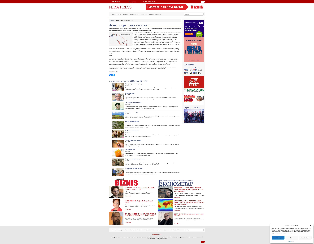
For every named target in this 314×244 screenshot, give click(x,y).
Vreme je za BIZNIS (149, 230)
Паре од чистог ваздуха (132, 112)
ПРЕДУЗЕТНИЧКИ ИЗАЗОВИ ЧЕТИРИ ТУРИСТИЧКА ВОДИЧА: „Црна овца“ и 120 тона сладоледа (188, 189)
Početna (112, 20)
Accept (278, 238)
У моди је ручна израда (132, 121)
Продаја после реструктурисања (135, 159)
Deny (291, 238)
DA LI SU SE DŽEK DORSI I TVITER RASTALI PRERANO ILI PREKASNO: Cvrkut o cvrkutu (140, 215)
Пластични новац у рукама (133, 140)
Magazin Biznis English (149, 1)
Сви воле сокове (130, 149)
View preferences (305, 238)
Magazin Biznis (116, 1)
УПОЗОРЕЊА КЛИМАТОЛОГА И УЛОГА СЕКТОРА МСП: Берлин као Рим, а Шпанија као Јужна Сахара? (189, 202)
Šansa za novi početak (155, 14)
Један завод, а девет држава (133, 168)
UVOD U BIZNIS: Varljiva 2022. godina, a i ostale (139, 201)
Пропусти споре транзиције (133, 102)
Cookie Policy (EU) (174, 230)
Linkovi (159, 230)
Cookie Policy (291, 241)
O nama (114, 230)
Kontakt (165, 230)
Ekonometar (144, 14)
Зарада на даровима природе (134, 84)
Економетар (132, 1)
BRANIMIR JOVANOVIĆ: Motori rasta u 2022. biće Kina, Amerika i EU (140, 188)
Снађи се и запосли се (131, 131)
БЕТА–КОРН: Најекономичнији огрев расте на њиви (189, 215)
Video (126, 230)
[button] (311, 225)
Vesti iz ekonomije (116, 14)
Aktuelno (125, 14)
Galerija (120, 230)
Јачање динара (129, 93)
